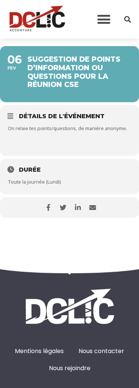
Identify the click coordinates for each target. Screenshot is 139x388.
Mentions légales (39, 351)
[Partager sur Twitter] (63, 207)
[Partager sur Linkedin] (78, 207)
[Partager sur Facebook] (48, 207)
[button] (103, 19)
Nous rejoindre (69, 368)
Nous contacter (101, 351)
